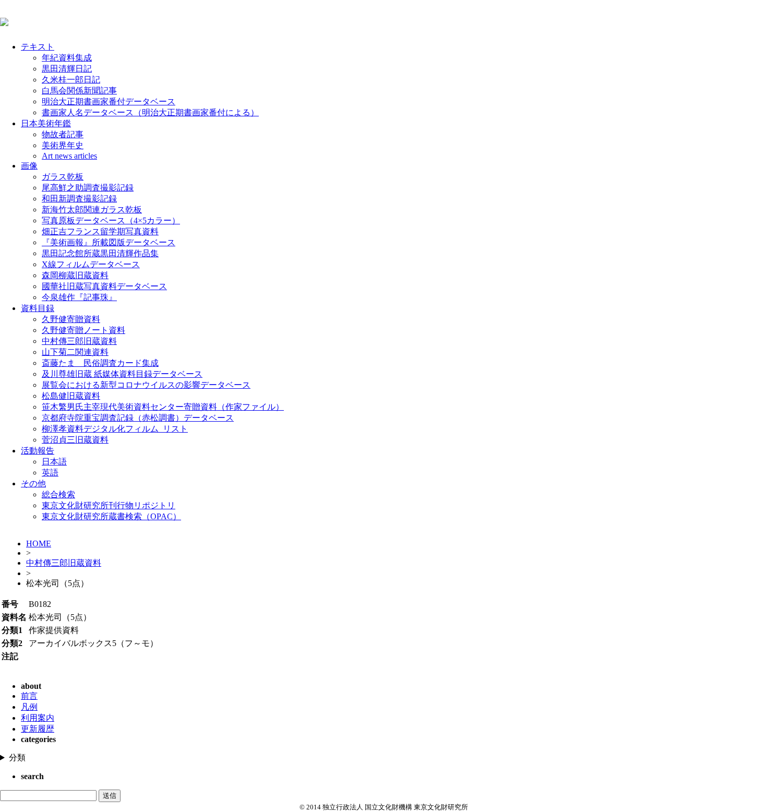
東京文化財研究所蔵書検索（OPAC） (111, 516)
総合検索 (58, 494)
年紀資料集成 (67, 57)
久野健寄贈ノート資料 (83, 330)
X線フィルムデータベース (91, 264)
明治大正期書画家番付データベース (108, 101)
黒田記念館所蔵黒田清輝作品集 (100, 253)
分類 (17, 757)
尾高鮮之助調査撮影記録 (88, 187)
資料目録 (37, 308)
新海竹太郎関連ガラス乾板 (92, 209)
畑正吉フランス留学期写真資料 (100, 231)
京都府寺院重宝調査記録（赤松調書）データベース (138, 417)
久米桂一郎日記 (71, 79)
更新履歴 (37, 728)
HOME (38, 543)
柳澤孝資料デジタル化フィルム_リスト (115, 428)
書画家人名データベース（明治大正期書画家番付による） (150, 112)
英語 (50, 472)
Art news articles (69, 155)
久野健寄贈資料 (71, 319)
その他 (33, 483)
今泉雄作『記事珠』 (79, 297)
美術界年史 (62, 145)
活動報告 (37, 450)
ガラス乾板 (62, 176)
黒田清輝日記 (67, 68)
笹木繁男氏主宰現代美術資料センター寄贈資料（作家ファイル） (163, 406)
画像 (29, 165)
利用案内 (37, 717)
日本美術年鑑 (46, 123)
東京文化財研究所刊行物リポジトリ (108, 505)
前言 (29, 695)
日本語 (54, 461)
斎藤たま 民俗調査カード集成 (100, 363)
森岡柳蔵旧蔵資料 (75, 275)
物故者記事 (62, 134)
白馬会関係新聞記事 (79, 90)
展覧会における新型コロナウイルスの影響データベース (146, 384)
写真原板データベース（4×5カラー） (111, 220)
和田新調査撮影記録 (79, 198)
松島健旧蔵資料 (71, 395)
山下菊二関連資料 (75, 352)
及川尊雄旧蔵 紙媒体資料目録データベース (122, 373)
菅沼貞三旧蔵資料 (75, 439)
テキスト (37, 46)
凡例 (29, 706)
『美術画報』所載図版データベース (108, 242)
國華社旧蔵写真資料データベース (104, 286)
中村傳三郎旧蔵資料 (79, 341)
